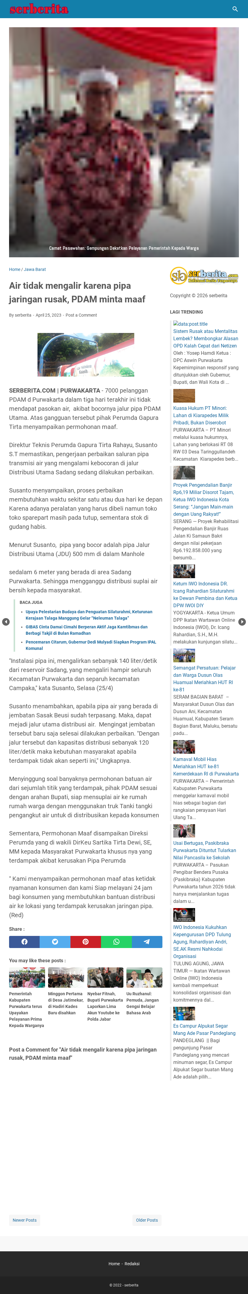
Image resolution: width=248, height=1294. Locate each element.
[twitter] (55, 942)
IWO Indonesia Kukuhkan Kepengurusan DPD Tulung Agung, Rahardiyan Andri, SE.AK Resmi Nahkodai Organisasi (202, 941)
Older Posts (147, 1220)
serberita (131, 1285)
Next (242, 622)
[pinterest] (85, 942)
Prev (6, 622)
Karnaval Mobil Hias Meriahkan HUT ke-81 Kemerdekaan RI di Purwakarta (206, 766)
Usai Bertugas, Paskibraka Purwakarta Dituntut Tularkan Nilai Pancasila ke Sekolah (204, 850)
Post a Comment (81, 315)
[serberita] (39, 9)
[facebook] (24, 942)
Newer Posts (25, 1220)
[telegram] (147, 942)
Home (114, 1263)
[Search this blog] (235, 9)
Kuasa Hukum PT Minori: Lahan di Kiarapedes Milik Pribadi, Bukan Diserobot (201, 415)
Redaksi (132, 1263)
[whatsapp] (116, 942)
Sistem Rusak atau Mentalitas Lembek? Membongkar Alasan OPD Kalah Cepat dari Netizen (205, 338)
